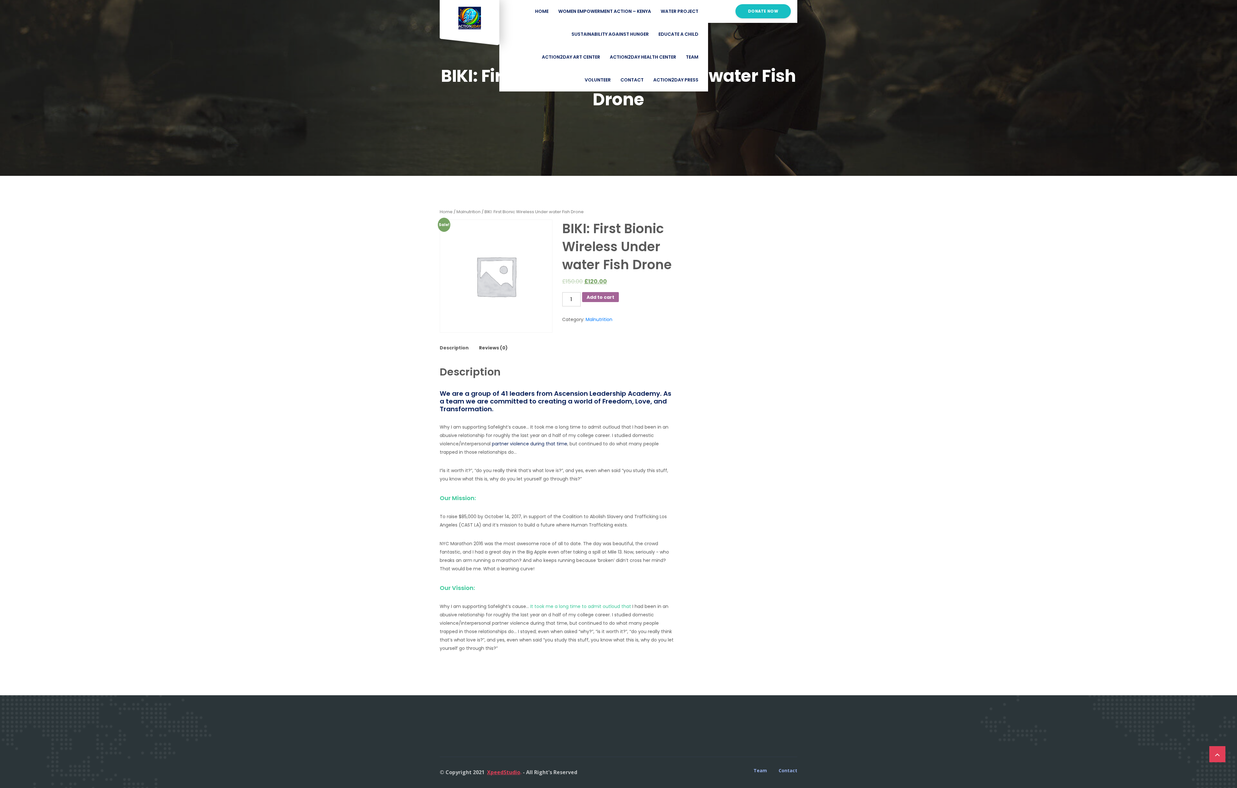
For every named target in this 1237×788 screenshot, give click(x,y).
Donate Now (763, 11)
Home (446, 212)
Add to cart (600, 297)
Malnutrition (468, 212)
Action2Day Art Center (571, 57)
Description (454, 348)
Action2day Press (675, 80)
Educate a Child (678, 34)
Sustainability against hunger (610, 34)
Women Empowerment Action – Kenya (604, 11)
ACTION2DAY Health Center (643, 57)
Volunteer (598, 80)
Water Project (679, 11)
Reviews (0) (493, 348)
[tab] (456, 348)
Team (692, 57)
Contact (632, 80)
